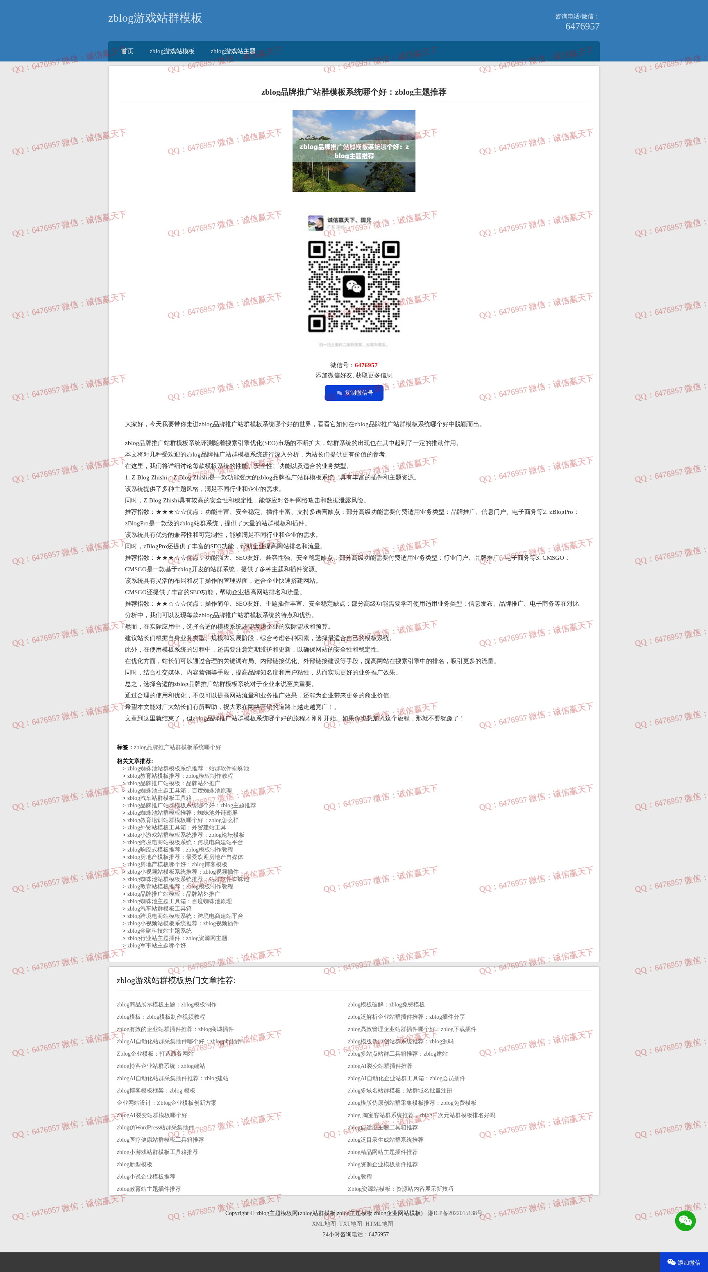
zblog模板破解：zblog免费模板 (386, 1005)
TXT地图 (350, 1224)
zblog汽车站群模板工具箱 (159, 798)
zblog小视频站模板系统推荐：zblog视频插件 (182, 872)
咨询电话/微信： (577, 16)
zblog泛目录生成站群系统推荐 (386, 1140)
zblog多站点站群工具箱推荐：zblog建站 (398, 1054)
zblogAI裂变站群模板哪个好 (152, 1115)
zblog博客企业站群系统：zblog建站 (161, 1066)
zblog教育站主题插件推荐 (149, 1189)
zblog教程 (360, 1177)
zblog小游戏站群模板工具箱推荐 (157, 1152)
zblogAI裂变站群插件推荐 (380, 1066)
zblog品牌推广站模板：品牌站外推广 (173, 783)
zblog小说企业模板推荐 (146, 1177)
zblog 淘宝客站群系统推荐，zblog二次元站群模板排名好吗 (421, 1115)
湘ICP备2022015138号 (455, 1213)
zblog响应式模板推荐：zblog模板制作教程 (179, 850)
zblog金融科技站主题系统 (159, 931)
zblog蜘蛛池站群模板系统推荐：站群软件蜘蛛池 (187, 768)
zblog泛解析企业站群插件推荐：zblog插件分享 (406, 1017)
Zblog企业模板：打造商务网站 (155, 1054)
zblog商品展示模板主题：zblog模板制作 (167, 1005)
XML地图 (324, 1224)
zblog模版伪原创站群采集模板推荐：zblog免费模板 (412, 1103)
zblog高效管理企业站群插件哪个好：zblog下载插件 (412, 1029)
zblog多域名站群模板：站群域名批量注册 (400, 1091)
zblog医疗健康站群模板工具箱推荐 (160, 1140)
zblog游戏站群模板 (155, 17)
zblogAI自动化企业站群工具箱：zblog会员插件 (406, 1078)
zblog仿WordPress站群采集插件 (155, 1127)
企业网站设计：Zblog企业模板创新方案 (167, 1103)
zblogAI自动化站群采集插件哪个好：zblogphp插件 (180, 1041)
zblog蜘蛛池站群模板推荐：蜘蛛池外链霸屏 (182, 813)
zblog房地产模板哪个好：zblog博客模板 (176, 864)
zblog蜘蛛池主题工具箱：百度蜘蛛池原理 (179, 791)
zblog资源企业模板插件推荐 (383, 1164)
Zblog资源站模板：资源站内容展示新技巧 (401, 1189)
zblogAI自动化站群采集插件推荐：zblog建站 (173, 1078)
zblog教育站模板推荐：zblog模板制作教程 (179, 776)
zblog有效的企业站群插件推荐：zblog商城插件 (175, 1029)
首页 (127, 51)
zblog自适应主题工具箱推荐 (383, 1127)
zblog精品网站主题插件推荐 (383, 1152)
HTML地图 (379, 1224)
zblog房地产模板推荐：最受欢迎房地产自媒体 (184, 857)
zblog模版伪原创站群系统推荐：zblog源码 (401, 1041)
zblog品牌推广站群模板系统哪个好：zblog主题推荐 (191, 805)
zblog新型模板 (134, 1164)
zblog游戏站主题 (233, 51)
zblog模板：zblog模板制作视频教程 (161, 1017)
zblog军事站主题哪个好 (156, 946)
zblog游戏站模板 (172, 51)
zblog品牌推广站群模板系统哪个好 (177, 747)
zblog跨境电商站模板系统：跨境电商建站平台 (184, 842)
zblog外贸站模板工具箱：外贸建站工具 (176, 828)
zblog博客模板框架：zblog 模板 (156, 1091)
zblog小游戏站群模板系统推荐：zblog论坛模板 (185, 835)
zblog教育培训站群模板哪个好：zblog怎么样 (182, 820)
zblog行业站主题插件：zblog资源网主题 (176, 938)
